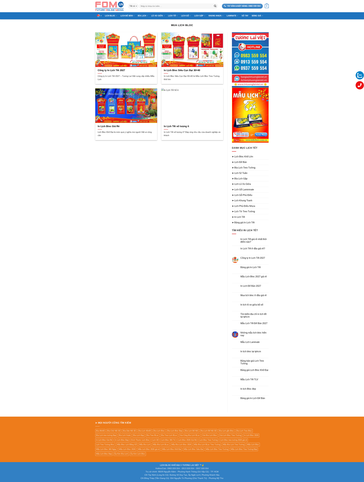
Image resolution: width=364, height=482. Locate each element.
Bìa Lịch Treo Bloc (244, 431)
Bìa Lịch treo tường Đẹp (106, 435)
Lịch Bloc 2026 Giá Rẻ (187, 440)
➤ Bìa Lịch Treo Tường (243, 167)
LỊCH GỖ (185, 16)
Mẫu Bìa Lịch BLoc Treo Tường (207, 444)
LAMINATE (231, 16)
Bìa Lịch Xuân (125, 435)
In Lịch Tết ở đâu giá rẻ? (252, 248)
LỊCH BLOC (110, 16)
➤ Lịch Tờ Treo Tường (243, 211)
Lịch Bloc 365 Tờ (168, 440)
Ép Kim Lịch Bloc (138, 454)
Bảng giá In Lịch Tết (250, 267)
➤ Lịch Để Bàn (239, 162)
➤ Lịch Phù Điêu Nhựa (243, 206)
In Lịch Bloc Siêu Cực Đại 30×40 (182, 70)
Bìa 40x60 (100, 431)
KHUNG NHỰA (215, 16)
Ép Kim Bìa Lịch (121, 454)
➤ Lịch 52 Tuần (239, 173)
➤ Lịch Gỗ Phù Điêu (242, 195)
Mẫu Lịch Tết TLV (249, 379)
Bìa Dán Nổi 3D (129, 431)
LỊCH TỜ (172, 16)
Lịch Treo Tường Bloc (105, 444)
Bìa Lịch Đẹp (138, 435)
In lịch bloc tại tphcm (250, 351)
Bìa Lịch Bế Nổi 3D (208, 431)
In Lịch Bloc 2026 (251, 435)
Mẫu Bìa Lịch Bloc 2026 (181, 444)
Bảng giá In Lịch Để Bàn (252, 398)
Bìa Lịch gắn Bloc (226, 431)
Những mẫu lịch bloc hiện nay (253, 334)
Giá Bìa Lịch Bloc (209, 435)
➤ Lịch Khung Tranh (242, 200)
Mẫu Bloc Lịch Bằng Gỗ (127, 444)
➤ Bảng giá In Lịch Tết (243, 222)
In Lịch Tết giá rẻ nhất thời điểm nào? (253, 240)
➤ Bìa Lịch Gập (239, 178)
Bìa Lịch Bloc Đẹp (174, 431)
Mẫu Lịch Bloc (253, 444)
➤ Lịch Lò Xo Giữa (241, 184)
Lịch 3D (155, 440)
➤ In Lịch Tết (238, 217)
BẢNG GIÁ (256, 16)
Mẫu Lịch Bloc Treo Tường (217, 449)
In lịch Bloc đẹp (248, 389)
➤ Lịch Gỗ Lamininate (243, 189)
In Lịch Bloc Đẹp (122, 440)
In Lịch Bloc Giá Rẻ (108, 126)
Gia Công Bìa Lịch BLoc (190, 435)
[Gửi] (215, 6)
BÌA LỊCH (142, 16)
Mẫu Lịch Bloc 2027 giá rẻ (253, 276)
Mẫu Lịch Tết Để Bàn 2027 (253, 323)
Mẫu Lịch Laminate (250, 342)
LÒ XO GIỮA (157, 16)
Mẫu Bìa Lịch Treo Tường (233, 444)
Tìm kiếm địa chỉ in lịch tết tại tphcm (253, 315)
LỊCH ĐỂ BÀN (126, 16)
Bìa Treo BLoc (153, 435)
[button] (267, 6)
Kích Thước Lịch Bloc (140, 440)
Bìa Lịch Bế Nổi (191, 431)
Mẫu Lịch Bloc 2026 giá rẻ (149, 449)
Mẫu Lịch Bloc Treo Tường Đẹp (244, 449)
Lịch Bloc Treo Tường (208, 440)
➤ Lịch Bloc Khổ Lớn (242, 156)
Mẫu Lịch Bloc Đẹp (104, 454)
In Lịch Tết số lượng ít (176, 126)
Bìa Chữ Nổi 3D (113, 431)
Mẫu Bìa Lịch (144, 444)
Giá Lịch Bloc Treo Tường (230, 435)
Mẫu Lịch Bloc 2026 (127, 449)
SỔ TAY (245, 16)
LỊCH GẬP (198, 16)
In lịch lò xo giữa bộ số (251, 304)
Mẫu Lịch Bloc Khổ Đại (171, 449)
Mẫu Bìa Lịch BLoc (161, 444)
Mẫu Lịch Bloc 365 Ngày (106, 449)
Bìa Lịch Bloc (159, 431)
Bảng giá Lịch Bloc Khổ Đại (254, 370)
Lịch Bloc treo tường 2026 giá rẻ (233, 440)
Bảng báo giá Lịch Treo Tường (252, 362)
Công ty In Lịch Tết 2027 (111, 70)
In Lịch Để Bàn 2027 (250, 286)
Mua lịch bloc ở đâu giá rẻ (253, 295)
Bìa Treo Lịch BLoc (169, 435)
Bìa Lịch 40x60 (144, 431)
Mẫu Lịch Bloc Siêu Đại (193, 449)
